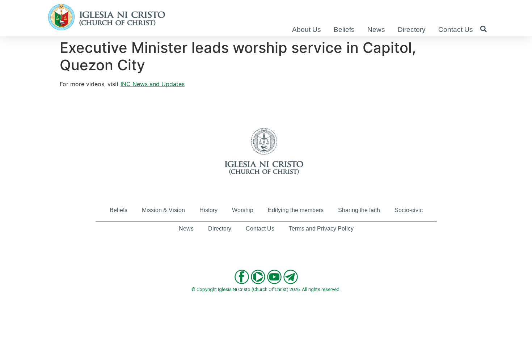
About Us (306, 29)
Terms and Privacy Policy (321, 228)
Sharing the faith (359, 210)
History (208, 210)
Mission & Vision (163, 210)
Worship (242, 210)
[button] (483, 28)
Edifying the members (296, 210)
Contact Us (455, 29)
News (376, 29)
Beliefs (344, 29)
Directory (412, 29)
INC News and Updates (153, 84)
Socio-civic (408, 210)
